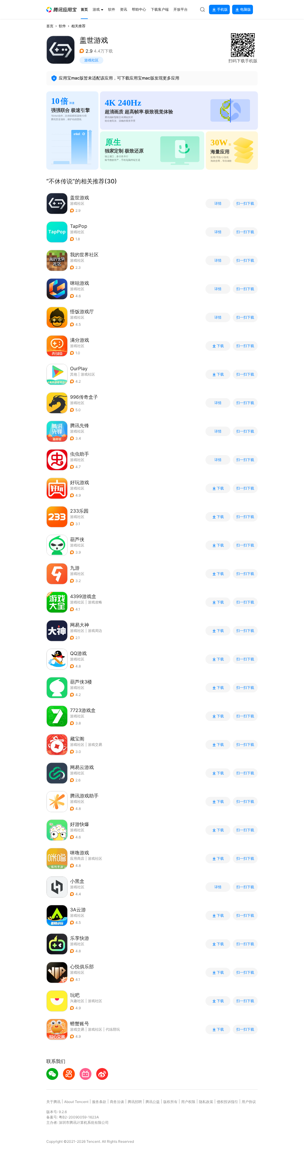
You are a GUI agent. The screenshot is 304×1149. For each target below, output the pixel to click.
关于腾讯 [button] (53, 1101)
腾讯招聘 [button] (135, 1101)
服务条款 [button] (99, 1101)
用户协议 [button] (249, 1101)
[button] (61, 9)
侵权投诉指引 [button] (227, 1101)
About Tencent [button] (76, 1101)
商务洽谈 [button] (117, 1101)
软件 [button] (62, 26)
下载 (220, 346)
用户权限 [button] (188, 1101)
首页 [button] (49, 26)
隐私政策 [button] (206, 1101)
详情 (217, 203)
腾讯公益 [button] (152, 1101)
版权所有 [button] (170, 1101)
